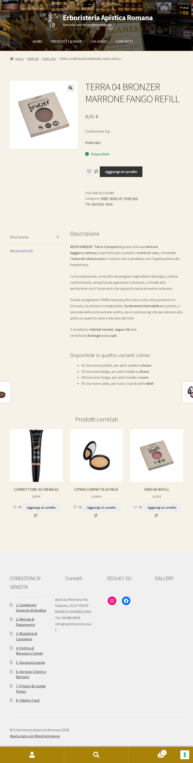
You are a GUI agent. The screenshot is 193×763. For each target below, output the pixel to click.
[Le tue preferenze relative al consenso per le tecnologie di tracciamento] (184, 754)
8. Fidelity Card (27, 700)
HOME (37, 41)
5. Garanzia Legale (30, 662)
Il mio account (32, 755)
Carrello (147, 750)
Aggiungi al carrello (121, 171)
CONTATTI (124, 41)
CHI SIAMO (99, 41)
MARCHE (33, 59)
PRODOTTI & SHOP (66, 41)
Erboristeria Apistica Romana (108, 17)
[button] (70, 88)
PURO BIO (49, 59)
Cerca (96, 755)
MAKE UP (116, 198)
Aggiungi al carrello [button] (41, 507)
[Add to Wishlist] (89, 171)
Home (19, 59)
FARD (104, 198)
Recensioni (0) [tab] (21, 250)
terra (109, 204)
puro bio (98, 204)
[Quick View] (20, 507)
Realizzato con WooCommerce (35, 736)
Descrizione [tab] (19, 237)
